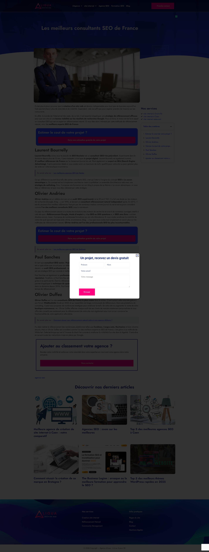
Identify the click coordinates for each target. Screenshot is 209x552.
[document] (104, 276)
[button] (137, 255)
